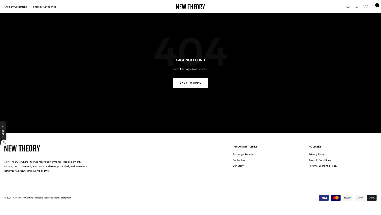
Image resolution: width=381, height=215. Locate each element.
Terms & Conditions (320, 160)
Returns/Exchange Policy (323, 165)
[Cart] (375, 6)
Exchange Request (243, 154)
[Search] (348, 6)
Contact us (239, 160)
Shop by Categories (44, 6)
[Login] (356, 6)
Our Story (238, 165)
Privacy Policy (317, 154)
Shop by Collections (15, 6)
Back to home (190, 82)
